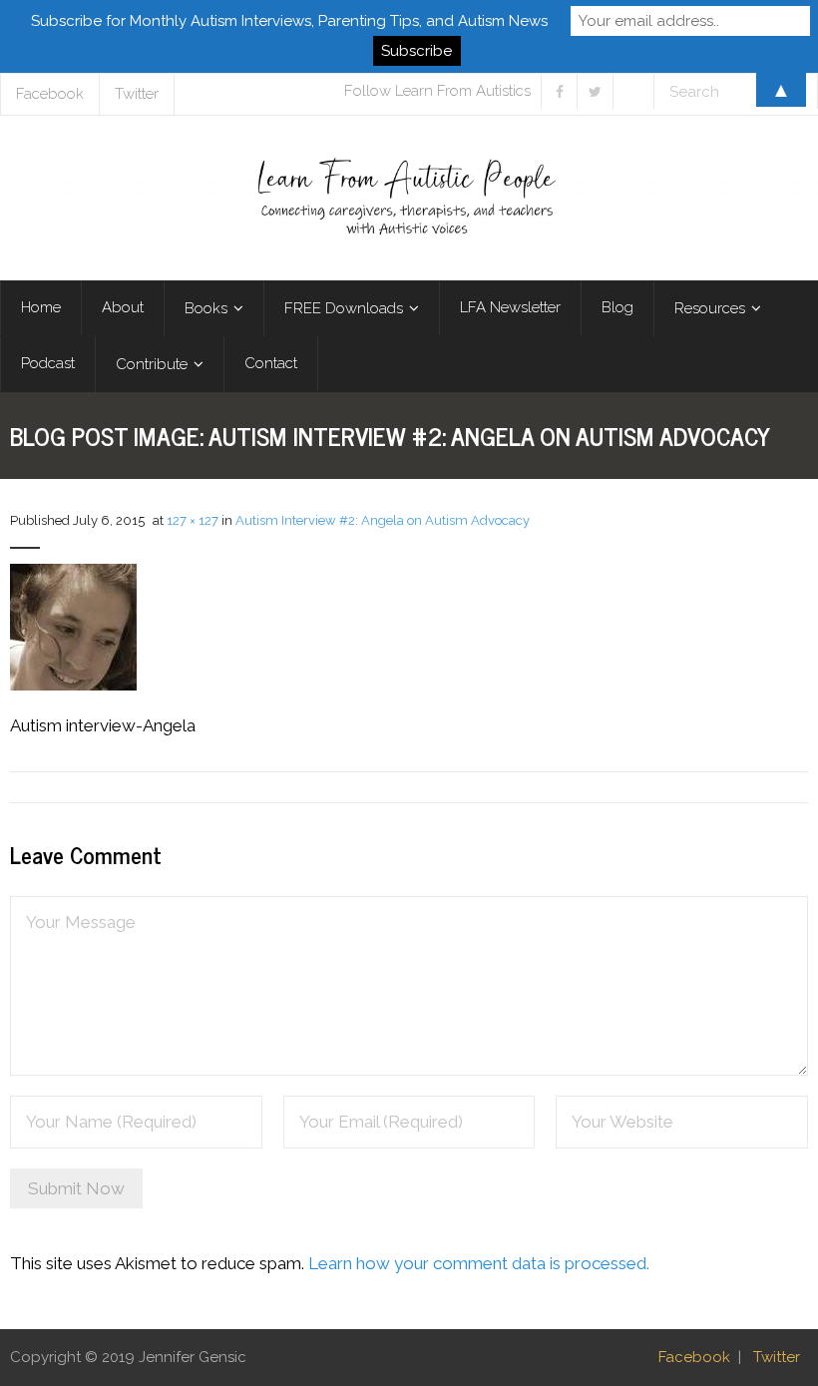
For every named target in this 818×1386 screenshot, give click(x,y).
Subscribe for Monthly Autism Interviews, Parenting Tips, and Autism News (289, 21)
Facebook (694, 1357)
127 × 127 (192, 520)
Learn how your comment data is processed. (478, 1263)
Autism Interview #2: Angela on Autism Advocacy (382, 520)
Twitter (776, 1357)
